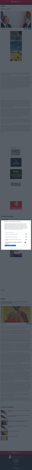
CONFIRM (10, 245)
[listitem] (16, 232)
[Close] (29, 221)
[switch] (26, 234)
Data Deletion (11, 248)
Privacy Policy (20, 248)
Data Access (16, 248)
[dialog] (16, 235)
